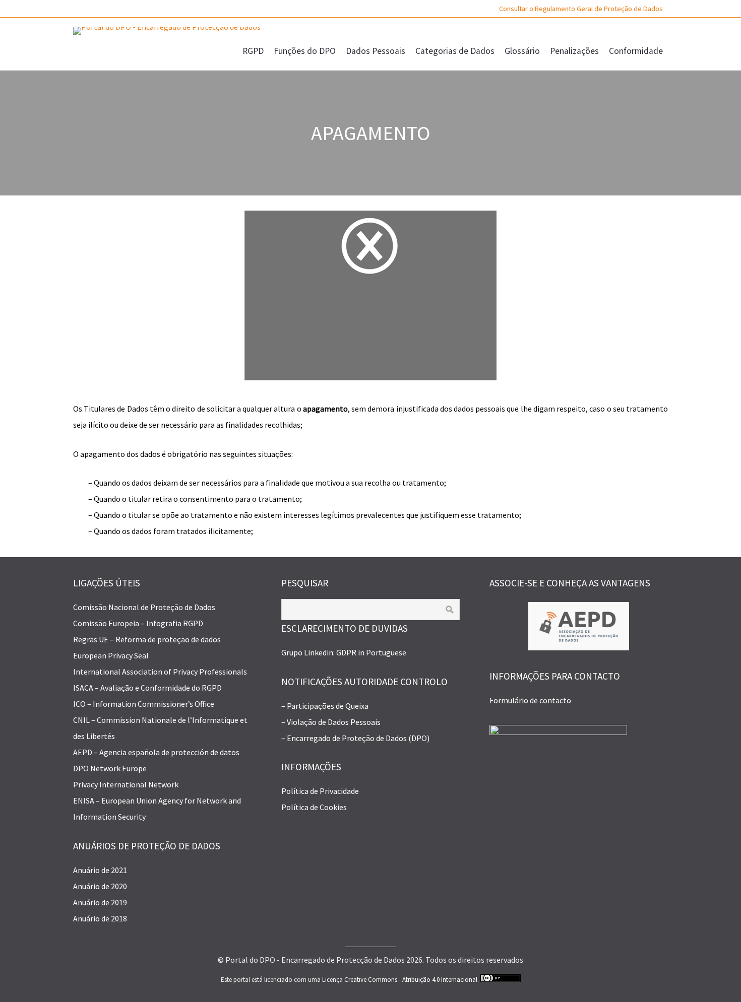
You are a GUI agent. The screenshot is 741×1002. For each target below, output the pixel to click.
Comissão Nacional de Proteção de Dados (144, 607)
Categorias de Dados (455, 50)
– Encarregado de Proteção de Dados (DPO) (355, 738)
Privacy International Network (125, 784)
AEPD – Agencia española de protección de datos (156, 752)
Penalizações (574, 50)
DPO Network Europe (110, 768)
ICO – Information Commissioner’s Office (143, 704)
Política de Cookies (314, 807)
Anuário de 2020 (100, 886)
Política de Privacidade (320, 791)
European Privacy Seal (111, 655)
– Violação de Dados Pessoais (331, 722)
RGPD (253, 50)
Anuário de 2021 (100, 870)
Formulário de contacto (530, 700)
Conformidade (636, 50)
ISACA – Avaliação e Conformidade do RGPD (147, 688)
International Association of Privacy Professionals (160, 671)
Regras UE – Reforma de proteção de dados (147, 639)
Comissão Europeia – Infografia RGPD (138, 623)
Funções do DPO (305, 50)
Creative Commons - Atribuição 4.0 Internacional (410, 979)
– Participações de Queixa (324, 706)
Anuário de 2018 (100, 918)
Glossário (522, 50)
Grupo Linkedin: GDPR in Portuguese (343, 652)
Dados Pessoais (375, 50)
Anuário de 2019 (100, 902)
